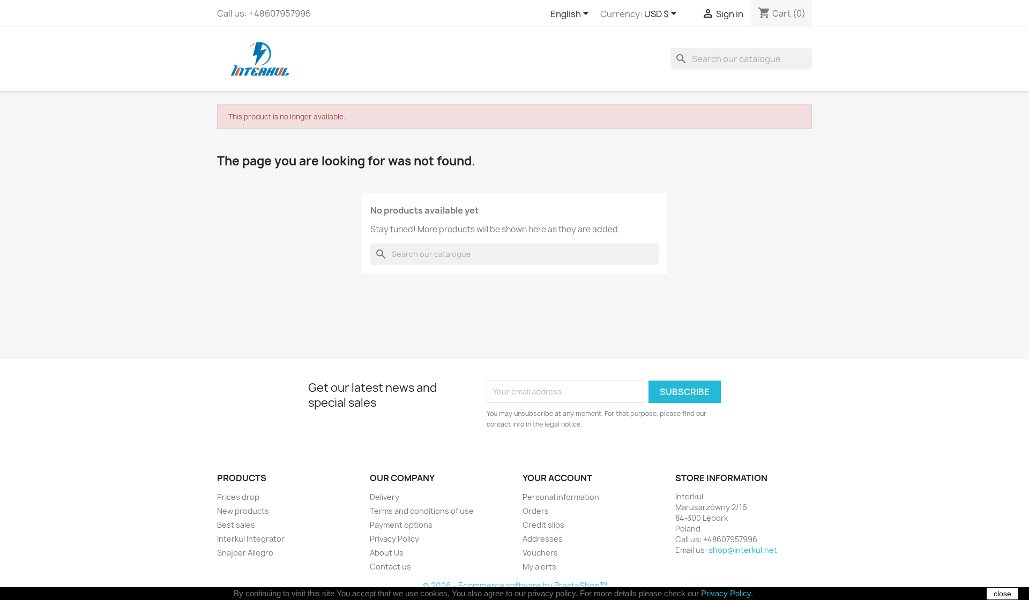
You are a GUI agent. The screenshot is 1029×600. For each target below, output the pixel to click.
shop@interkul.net (743, 550)
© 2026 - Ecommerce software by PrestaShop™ (514, 585)
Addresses (543, 539)
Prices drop (238, 497)
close (1002, 593)
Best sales (236, 525)
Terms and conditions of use (422, 511)
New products (243, 511)
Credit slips (543, 525)
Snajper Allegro (245, 553)
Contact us (390, 566)
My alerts (539, 566)
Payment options (401, 525)
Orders (536, 511)
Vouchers (540, 553)
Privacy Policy (394, 539)
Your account (557, 478)
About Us (387, 553)
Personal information (561, 497)
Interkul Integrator (251, 539)
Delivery (384, 497)
